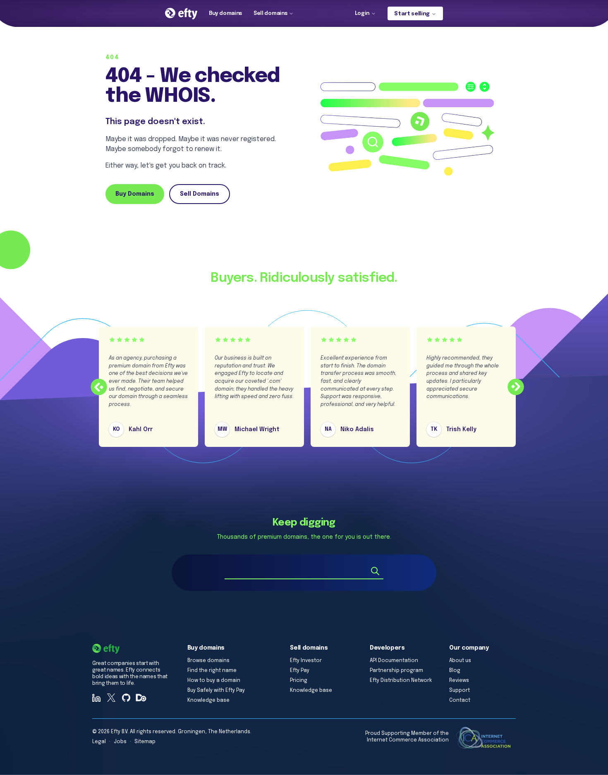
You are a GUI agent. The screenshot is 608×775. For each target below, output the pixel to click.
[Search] (375, 571)
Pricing (298, 680)
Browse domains (208, 660)
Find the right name (212, 670)
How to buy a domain (213, 680)
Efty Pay (299, 670)
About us (460, 660)
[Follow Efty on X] (111, 697)
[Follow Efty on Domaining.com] (141, 697)
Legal (99, 741)
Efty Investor (306, 660)
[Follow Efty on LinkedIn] (96, 697)
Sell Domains (199, 194)
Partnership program (396, 670)
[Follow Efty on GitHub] (126, 697)
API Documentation (394, 660)
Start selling (412, 14)
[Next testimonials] (515, 387)
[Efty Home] (181, 13)
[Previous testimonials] (99, 387)
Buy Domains (134, 194)
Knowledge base (208, 700)
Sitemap (145, 741)
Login (362, 13)
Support (459, 690)
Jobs (120, 741)
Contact (459, 700)
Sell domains (270, 13)
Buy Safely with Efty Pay (216, 690)
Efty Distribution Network (401, 680)
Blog (454, 670)
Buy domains (225, 13)
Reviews (459, 680)
